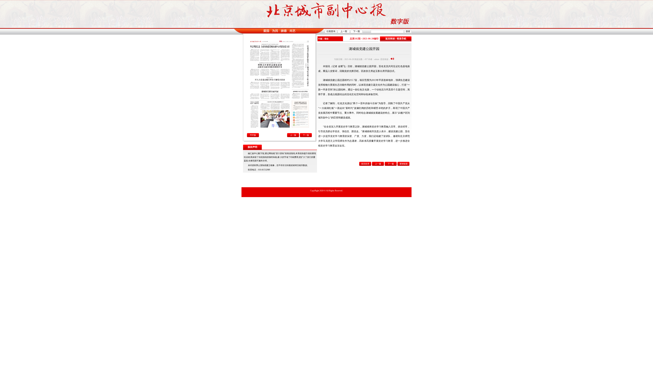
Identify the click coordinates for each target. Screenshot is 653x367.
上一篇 (378, 164)
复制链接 (403, 164)
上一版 (293, 135)
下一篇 (391, 164)
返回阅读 (390, 38)
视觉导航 (401, 38)
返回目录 (365, 164)
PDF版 (253, 135)
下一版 (306, 135)
